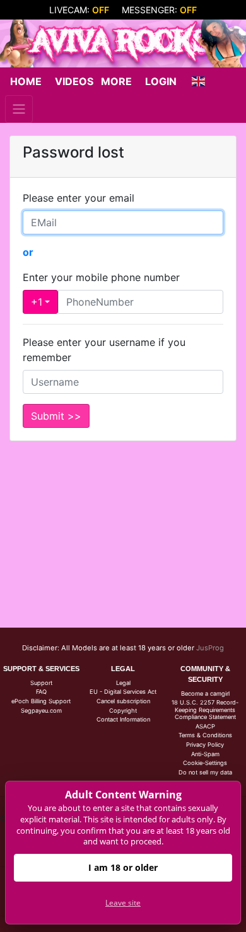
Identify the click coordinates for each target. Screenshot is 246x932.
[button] (198, 81)
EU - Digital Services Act (123, 691)
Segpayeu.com (41, 710)
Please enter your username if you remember (104, 350)
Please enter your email (78, 198)
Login (161, 81)
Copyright (123, 710)
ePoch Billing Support (41, 701)
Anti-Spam (205, 754)
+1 (36, 302)
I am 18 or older (123, 867)
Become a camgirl (205, 693)
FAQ (41, 691)
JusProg (210, 647)
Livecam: (79, 9)
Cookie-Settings (205, 762)
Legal (123, 682)
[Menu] (19, 109)
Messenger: (159, 9)
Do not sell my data (205, 772)
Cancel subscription (123, 701)
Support (41, 682)
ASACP (205, 726)
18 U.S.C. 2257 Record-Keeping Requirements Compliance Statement (205, 709)
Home (26, 81)
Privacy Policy (205, 744)
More (116, 81)
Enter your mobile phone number (101, 277)
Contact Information (123, 719)
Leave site (123, 902)
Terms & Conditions (205, 735)
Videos (74, 81)
